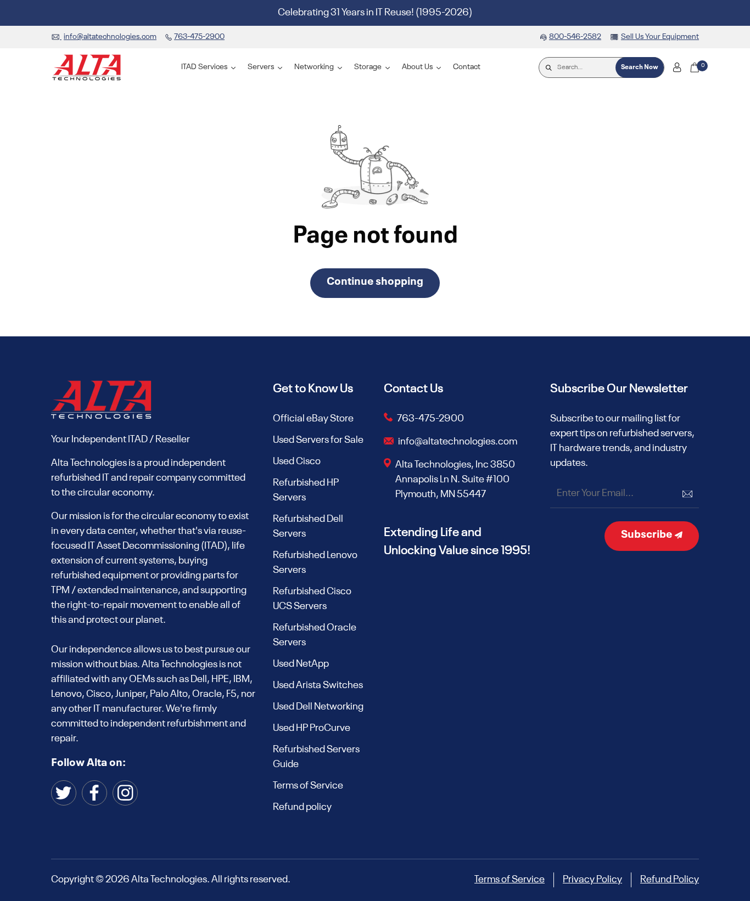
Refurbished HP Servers (306, 490)
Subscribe (647, 535)
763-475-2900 (430, 419)
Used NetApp (301, 664)
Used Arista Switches (318, 685)
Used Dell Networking (318, 707)
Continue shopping (375, 282)
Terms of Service (308, 786)
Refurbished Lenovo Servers (315, 562)
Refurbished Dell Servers (308, 526)
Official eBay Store (313, 419)
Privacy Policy (592, 880)
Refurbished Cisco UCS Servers (312, 599)
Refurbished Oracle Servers (314, 635)
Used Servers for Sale (318, 440)
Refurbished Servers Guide (316, 757)
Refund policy (302, 807)
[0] (694, 67)
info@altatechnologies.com (458, 442)
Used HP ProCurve (311, 728)
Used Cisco (297, 461)
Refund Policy (669, 880)
